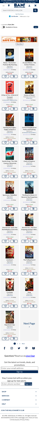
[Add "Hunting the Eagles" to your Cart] (14, 142)
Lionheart (9, 260)
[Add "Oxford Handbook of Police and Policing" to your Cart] (33, 142)
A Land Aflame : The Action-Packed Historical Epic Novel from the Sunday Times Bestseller (29, 64)
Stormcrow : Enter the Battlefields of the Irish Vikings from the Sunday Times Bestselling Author (10, 229)
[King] (29, 284)
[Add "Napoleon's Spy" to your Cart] (14, 338)
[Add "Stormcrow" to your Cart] (14, 241)
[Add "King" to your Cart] (33, 306)
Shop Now (20, 44)
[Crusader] (9, 284)
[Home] (19, 6)
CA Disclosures (14, 419)
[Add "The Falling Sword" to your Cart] (33, 273)
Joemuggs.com (23, 417)
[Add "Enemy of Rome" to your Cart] (33, 108)
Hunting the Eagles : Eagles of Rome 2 (9, 128)
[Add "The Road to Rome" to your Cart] (33, 208)
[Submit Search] (35, 10)
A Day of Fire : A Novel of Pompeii (9, 96)
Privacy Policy (24, 419)
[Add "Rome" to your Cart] (14, 76)
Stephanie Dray (13, 100)
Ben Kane (10, 67)
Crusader (10, 292)
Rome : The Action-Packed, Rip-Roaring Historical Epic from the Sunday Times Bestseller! (10, 64)
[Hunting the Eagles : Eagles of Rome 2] (9, 120)
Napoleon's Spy (10, 325)
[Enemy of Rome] (29, 87)
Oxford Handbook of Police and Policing (29, 128)
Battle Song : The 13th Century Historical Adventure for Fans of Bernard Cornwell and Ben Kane (9, 162)
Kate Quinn (6, 100)
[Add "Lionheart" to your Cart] (14, 273)
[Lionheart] (9, 252)
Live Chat (30, 356)
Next (23, 343)
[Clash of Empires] (29, 153)
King (29, 292)
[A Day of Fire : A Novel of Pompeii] (9, 87)
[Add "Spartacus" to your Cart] (14, 208)
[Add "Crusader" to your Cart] (14, 306)
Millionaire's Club (24, 16)
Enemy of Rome (29, 95)
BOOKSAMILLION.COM (9, 417)
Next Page (29, 325)
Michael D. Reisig (27, 132)
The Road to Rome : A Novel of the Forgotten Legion (29, 196)
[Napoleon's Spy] (9, 317)
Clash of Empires (29, 161)
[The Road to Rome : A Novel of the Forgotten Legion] (29, 187)
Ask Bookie (14, 16)
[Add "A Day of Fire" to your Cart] (14, 108)
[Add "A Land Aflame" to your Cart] (33, 76)
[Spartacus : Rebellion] (9, 187)
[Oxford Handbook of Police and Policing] (29, 120)
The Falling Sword (29, 260)
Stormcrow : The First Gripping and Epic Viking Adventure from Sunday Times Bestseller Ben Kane (29, 229)
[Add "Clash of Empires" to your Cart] (33, 176)
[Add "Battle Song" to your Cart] (14, 176)
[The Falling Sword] (29, 252)
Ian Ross (10, 166)
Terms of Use (33, 417)
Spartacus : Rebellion (10, 195)
